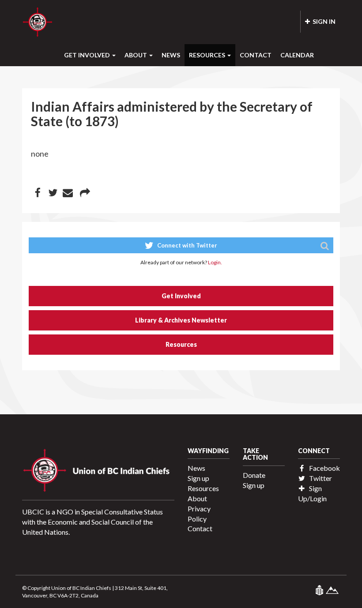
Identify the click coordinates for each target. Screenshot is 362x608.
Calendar (297, 55)
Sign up (198, 478)
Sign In (323, 21)
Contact (256, 55)
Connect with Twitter (186, 245)
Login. (215, 262)
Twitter (320, 478)
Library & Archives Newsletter (181, 320)
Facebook (324, 468)
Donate (254, 475)
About (197, 498)
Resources (181, 344)
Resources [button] (207, 55)
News (171, 55)
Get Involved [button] (87, 55)
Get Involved (181, 296)
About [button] (136, 55)
